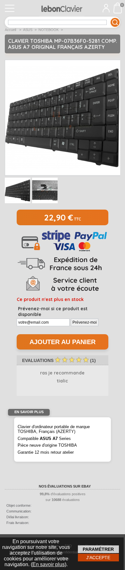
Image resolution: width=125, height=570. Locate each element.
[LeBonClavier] (62, 8)
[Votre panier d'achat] (119, 8)
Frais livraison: (17, 523)
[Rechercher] (115, 22)
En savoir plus (48, 564)
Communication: (18, 511)
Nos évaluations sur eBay (65, 486)
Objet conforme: (18, 505)
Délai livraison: (17, 517)
